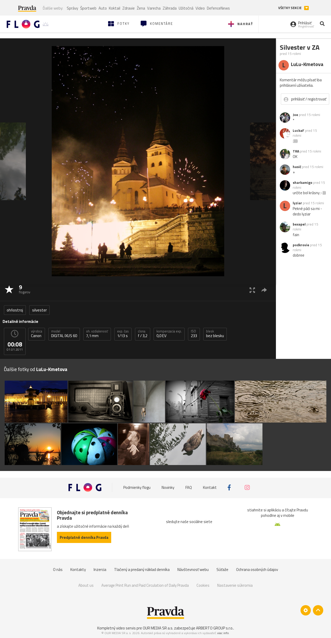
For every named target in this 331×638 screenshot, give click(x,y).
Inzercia (100, 569)
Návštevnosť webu (193, 569)
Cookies (203, 585)
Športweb (88, 8)
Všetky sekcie (290, 7)
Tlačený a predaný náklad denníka (142, 569)
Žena (141, 8)
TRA (296, 151)
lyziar (297, 203)
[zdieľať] (264, 290)
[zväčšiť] (252, 290)
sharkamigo (302, 182)
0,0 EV (169, 334)
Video (200, 8)
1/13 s (123, 334)
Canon (36, 334)
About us (86, 585)
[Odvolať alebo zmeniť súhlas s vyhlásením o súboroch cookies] (305, 610)
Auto (103, 8)
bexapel (299, 224)
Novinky (168, 487)
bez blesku (215, 334)
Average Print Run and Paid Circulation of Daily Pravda (145, 585)
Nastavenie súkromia (235, 585)
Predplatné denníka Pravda (84, 537)
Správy (72, 8)
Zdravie (128, 8)
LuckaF (298, 130)
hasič (297, 166)
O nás (58, 569)
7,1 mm (97, 334)
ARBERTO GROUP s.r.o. (214, 628)
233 (194, 334)
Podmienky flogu (137, 487)
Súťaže (222, 569)
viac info (223, 632)
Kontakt (210, 487)
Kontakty (78, 569)
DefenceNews (218, 8)
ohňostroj (15, 310)
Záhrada (170, 8)
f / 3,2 (142, 334)
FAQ (188, 487)
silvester (39, 310)
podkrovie (301, 245)
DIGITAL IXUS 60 (64, 334)
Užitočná (186, 8)
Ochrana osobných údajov (257, 569)
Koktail (114, 8)
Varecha (154, 8)
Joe (295, 114)
